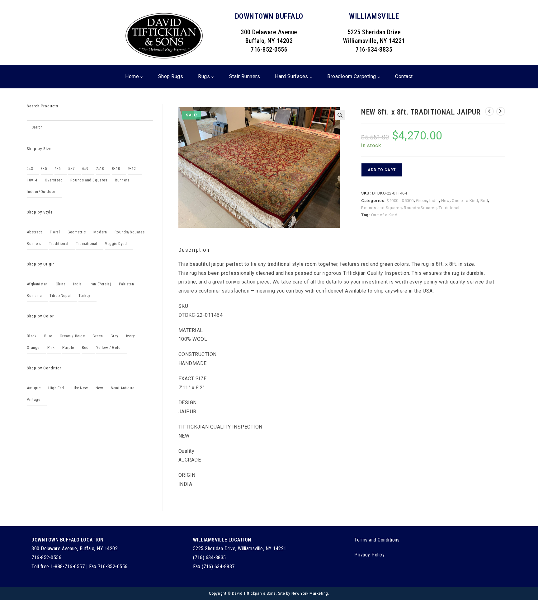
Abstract (34, 232)
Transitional (86, 243)
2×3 (30, 168)
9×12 (132, 168)
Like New (80, 388)
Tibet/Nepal (60, 295)
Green (421, 200)
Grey (114, 336)
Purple (68, 347)
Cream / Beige (72, 336)
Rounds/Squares (420, 207)
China (61, 284)
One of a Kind (465, 200)
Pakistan (126, 284)
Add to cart (382, 170)
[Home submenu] (141, 76)
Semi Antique (122, 388)
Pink (51, 347)
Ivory (130, 336)
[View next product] (500, 111)
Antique (33, 388)
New (445, 200)
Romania (34, 295)
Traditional (449, 207)
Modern (100, 232)
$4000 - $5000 (400, 200)
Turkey (84, 295)
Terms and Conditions (376, 540)
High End (56, 388)
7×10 (100, 168)
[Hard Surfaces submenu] (311, 76)
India (434, 200)
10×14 (32, 180)
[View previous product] (489, 111)
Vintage (33, 399)
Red (484, 200)
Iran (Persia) (100, 284)
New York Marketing (309, 593)
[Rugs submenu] (212, 76)
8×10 (116, 168)
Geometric (77, 232)
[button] (340, 115)
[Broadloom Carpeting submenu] (378, 76)
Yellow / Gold (108, 347)
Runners (122, 180)
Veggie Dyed (116, 243)
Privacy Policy (369, 555)
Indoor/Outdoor (41, 191)
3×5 (44, 168)
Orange (33, 347)
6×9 (85, 168)
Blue (48, 336)
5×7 (71, 168)
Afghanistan (37, 284)
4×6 (57, 168)
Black (31, 336)
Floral (55, 232)
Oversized (54, 180)
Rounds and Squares (381, 207)
